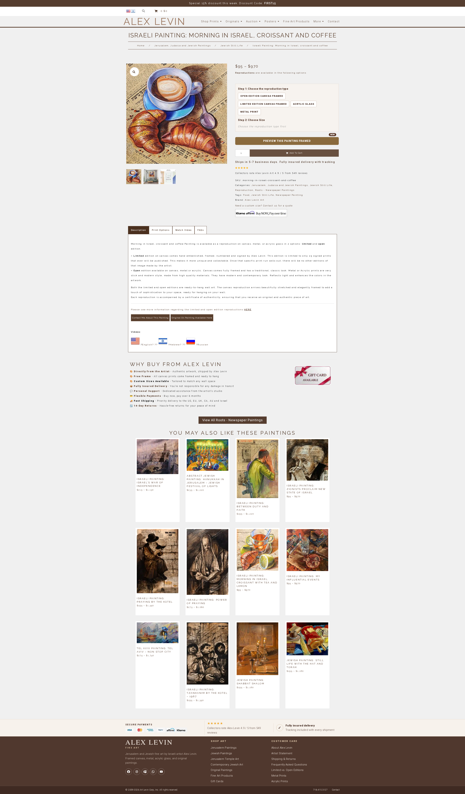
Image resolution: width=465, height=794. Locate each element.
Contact (336, 790)
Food (246, 195)
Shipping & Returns (283, 759)
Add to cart (296, 153)
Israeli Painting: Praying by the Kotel (155, 600)
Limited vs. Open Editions (287, 770)
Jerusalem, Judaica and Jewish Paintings (182, 45)
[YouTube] (161, 771)
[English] (128, 11)
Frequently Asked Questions (289, 764)
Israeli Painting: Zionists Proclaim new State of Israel (306, 489)
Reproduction (244, 190)
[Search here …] (143, 11)
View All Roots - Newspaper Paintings (232, 420)
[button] (134, 71)
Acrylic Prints (279, 781)
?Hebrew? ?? (176, 344)
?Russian (202, 344)
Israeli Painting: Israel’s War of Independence (151, 482)
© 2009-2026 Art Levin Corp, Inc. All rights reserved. (151, 790)
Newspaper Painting (289, 195)
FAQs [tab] (200, 230)
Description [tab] (138, 230)
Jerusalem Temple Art (225, 759)
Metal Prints (278, 775)
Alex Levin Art (254, 200)
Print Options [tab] (160, 230)
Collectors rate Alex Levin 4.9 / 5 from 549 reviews (234, 727)
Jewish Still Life (232, 45)
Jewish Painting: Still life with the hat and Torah (305, 664)
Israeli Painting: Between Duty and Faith (253, 506)
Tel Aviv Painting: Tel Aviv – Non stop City (155, 650)
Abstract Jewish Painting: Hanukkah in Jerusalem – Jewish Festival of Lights (205, 481)
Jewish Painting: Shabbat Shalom (251, 682)
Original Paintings (221, 770)
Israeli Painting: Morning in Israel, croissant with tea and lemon (257, 580)
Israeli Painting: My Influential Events (303, 578)
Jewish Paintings (221, 753)
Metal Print (249, 111)
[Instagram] (137, 771)
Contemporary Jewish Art (227, 764)
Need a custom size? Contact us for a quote (264, 205)
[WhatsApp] (153, 771)
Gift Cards (217, 781)
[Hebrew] (133, 11)
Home (141, 45)
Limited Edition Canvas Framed (263, 104)
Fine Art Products (222, 775)
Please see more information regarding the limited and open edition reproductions (191, 309)
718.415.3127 (320, 790)
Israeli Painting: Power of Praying (207, 601)
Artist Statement (281, 753)
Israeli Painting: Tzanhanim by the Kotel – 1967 (207, 693)
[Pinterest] (145, 771)
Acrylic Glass (303, 104)
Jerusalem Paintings (223, 747)
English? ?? (149, 344)
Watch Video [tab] (183, 230)
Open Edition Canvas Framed (261, 96)
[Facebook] (128, 771)
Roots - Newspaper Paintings (274, 190)
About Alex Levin (281, 747)
